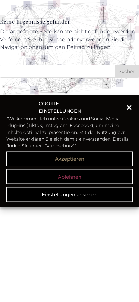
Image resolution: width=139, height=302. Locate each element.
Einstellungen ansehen (70, 194)
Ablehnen (69, 176)
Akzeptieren (69, 159)
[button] (129, 107)
